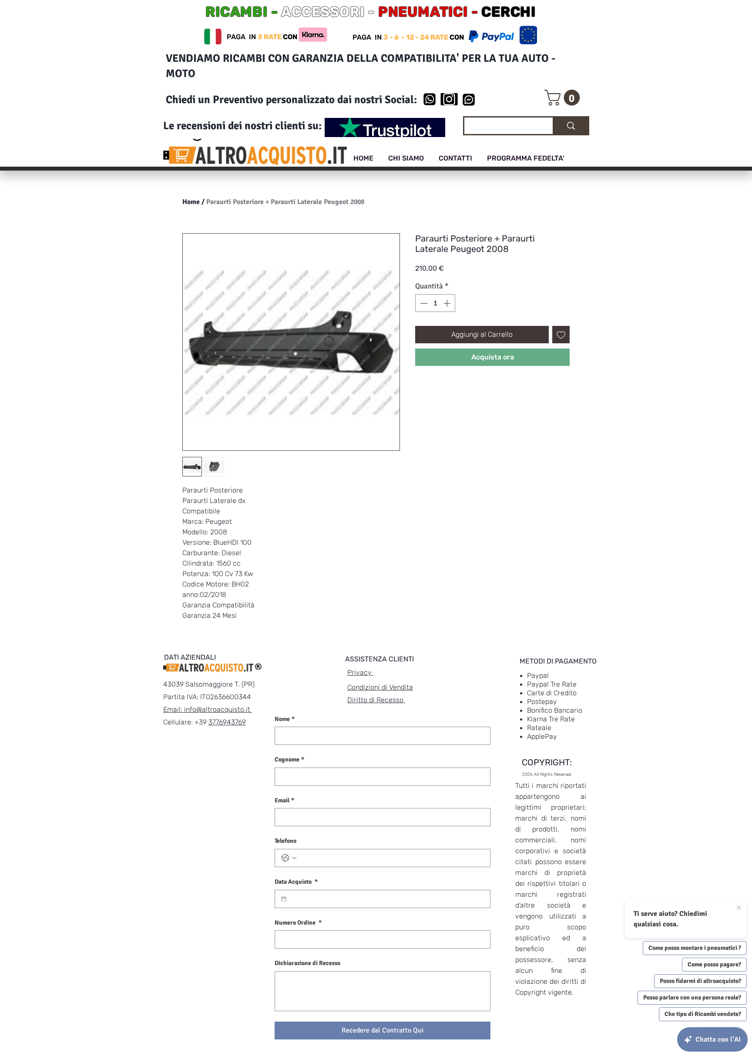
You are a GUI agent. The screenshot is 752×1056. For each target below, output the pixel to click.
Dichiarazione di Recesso (307, 963)
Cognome (289, 759)
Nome (285, 719)
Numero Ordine (298, 922)
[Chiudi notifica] (738, 908)
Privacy (360, 672)
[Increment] (447, 303)
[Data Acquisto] (283, 898)
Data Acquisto (296, 881)
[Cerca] (570, 125)
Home (191, 202)
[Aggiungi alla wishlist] (561, 334)
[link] (564, 98)
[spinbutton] (435, 303)
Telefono (285, 841)
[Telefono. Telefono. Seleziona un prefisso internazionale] (289, 858)
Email (284, 800)
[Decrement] (423, 303)
